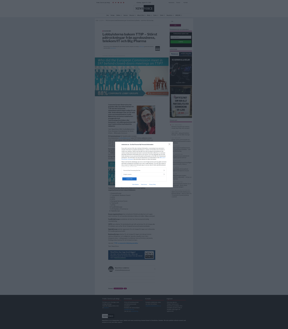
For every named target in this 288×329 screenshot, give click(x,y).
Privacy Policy (152, 184)
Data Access (144, 184)
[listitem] (144, 170)
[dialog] (144, 164)
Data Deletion (135, 184)
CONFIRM (129, 178)
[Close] (170, 144)
